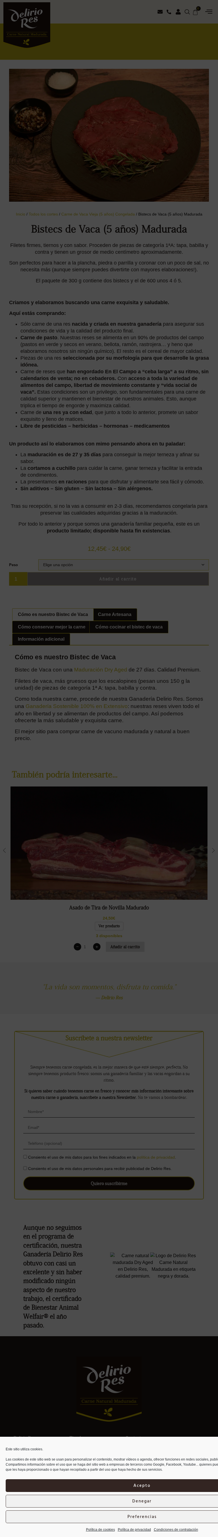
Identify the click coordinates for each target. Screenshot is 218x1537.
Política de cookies (100, 1530)
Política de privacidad (134, 1530)
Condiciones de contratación (176, 1530)
